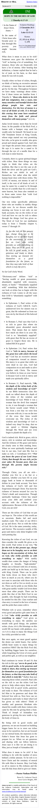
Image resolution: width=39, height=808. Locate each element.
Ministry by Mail (8, 2)
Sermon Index (32, 2)
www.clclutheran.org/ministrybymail (14, 791)
